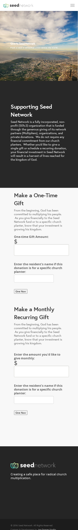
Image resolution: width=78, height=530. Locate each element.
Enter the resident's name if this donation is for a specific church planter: (38, 268)
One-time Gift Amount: (31, 237)
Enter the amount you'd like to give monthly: (37, 356)
